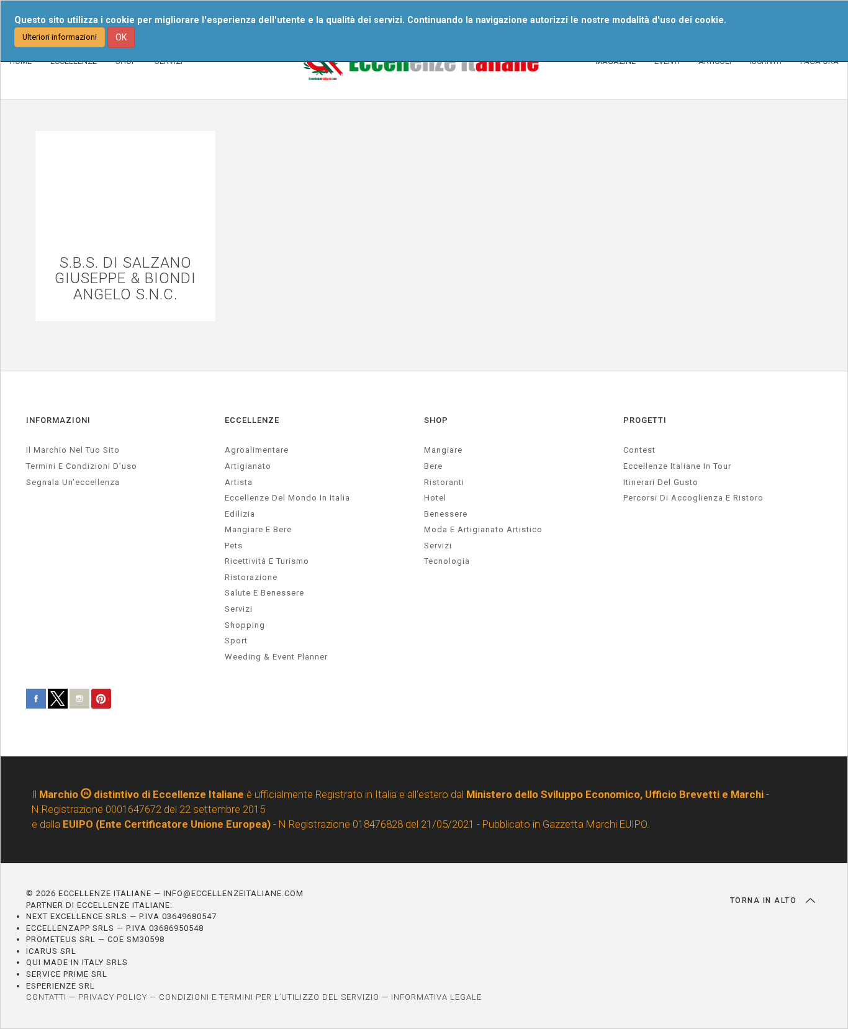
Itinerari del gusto (660, 482)
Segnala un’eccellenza (73, 482)
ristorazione (251, 577)
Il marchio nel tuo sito (73, 450)
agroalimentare (257, 450)
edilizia (240, 514)
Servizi (438, 545)
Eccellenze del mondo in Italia (287, 497)
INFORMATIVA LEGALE (436, 997)
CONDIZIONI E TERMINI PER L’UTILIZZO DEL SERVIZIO (269, 997)
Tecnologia (447, 561)
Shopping (245, 625)
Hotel (435, 497)
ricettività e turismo (267, 561)
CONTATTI (46, 997)
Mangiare (443, 450)
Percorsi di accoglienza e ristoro (693, 497)
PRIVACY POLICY (112, 997)
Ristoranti (444, 482)
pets (234, 545)
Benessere (445, 514)
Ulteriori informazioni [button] (59, 37)
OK (121, 37)
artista (239, 482)
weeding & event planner (276, 656)
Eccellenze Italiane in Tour (677, 466)
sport (236, 640)
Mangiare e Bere (258, 529)
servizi (239, 609)
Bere (433, 466)
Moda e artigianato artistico (483, 529)
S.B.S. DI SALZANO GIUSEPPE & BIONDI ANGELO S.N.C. (125, 278)
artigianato (248, 466)
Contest (639, 450)
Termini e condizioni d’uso (81, 466)
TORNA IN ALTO (765, 900)
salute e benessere (264, 592)
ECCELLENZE (252, 420)
